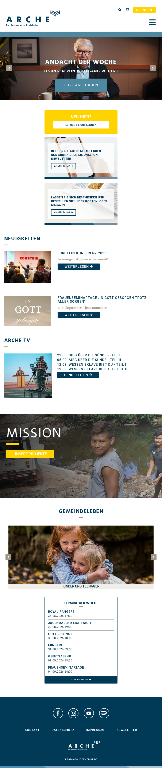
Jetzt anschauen (81, 85)
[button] (81, 614)
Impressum (95, 730)
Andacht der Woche (81, 62)
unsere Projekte (30, 454)
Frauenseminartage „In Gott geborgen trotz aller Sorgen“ (102, 300)
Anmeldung (62, 166)
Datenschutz (63, 730)
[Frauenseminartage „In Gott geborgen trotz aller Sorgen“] (27, 329)
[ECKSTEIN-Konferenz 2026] (27, 286)
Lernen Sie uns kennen (80, 124)
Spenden (144, 10)
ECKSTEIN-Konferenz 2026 (82, 253)
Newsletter (126, 730)
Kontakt (32, 730)
